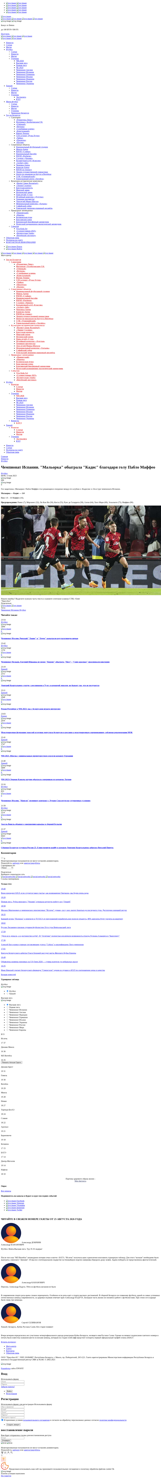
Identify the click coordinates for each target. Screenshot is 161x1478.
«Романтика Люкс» (24, 120)
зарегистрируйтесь (32, 863)
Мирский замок (23, 190)
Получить (5, 34)
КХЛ (18, 99)
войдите (16, 863)
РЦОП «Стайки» (23, 151)
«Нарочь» (20, 215)
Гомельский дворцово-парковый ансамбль (34, 208)
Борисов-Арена (22, 167)
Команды (15, 421)
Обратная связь (12, 238)
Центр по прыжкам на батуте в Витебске (33, 174)
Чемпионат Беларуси (20, 113)
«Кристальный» (23, 131)
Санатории (16, 262)
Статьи (9, 45)
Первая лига (21, 65)
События (15, 226)
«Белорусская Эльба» (25, 233)
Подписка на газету (14, 240)
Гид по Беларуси (13, 115)
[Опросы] (5, 1453)
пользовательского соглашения (36, 1420)
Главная (4, 456)
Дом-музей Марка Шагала (27, 201)
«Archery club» (22, 163)
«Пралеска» (21, 140)
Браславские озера (24, 220)
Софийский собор (24, 206)
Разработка (5, 1368)
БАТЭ (19, 423)
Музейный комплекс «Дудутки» (30, 197)
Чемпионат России (24, 81)
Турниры (15, 58)
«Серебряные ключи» (25, 129)
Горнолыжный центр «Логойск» (30, 179)
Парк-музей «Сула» (24, 195)
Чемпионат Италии (24, 77)
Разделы (15, 384)
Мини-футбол (12, 102)
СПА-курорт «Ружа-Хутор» (28, 136)
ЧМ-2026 (20, 61)
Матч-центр (11, 1346)
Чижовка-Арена (23, 165)
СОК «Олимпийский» (25, 176)
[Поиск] (11, 1453)
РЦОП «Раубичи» (23, 156)
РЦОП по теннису (24, 170)
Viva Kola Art (21, 229)
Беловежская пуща (24, 217)
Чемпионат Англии (24, 70)
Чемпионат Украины (25, 83)
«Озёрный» (21, 124)
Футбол (9, 49)
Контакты (10, 1351)
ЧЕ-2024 (19, 68)
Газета (8, 1348)
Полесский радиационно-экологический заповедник (38, 224)
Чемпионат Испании (25, 72)
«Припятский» (22, 213)
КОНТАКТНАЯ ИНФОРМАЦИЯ (21, 242)
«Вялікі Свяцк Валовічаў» (27, 183)
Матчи (9, 47)
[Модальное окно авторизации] (8, 1453)
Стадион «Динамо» (24, 158)
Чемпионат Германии (25, 74)
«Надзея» (20, 142)
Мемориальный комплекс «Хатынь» (31, 204)
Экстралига (21, 97)
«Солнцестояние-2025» (26, 231)
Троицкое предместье (25, 199)
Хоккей (9, 86)
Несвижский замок (24, 192)
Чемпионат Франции (25, 79)
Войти (19, 249)
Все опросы (6, 1191)
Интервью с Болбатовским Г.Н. (29, 122)
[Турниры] (2, 1453)
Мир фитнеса (80, 1181)
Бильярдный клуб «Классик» (28, 161)
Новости (9, 43)
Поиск (19, 246)
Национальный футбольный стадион (32, 147)
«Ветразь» (20, 127)
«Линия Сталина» (24, 185)
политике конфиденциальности (113, 1420)
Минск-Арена (22, 149)
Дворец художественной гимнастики (32, 172)
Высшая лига (21, 63)
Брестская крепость (24, 188)
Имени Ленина (22, 133)
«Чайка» (19, 138)
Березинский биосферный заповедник (32, 222)
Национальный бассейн (26, 154)
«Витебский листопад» (26, 235)
